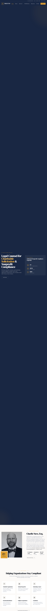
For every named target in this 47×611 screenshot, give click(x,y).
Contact (37, 3)
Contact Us (43, 3)
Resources (33, 3)
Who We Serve (27, 3)
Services (20, 3)
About (16, 3)
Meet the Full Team (30, 557)
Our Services (5, 277)
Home (13, 3)
